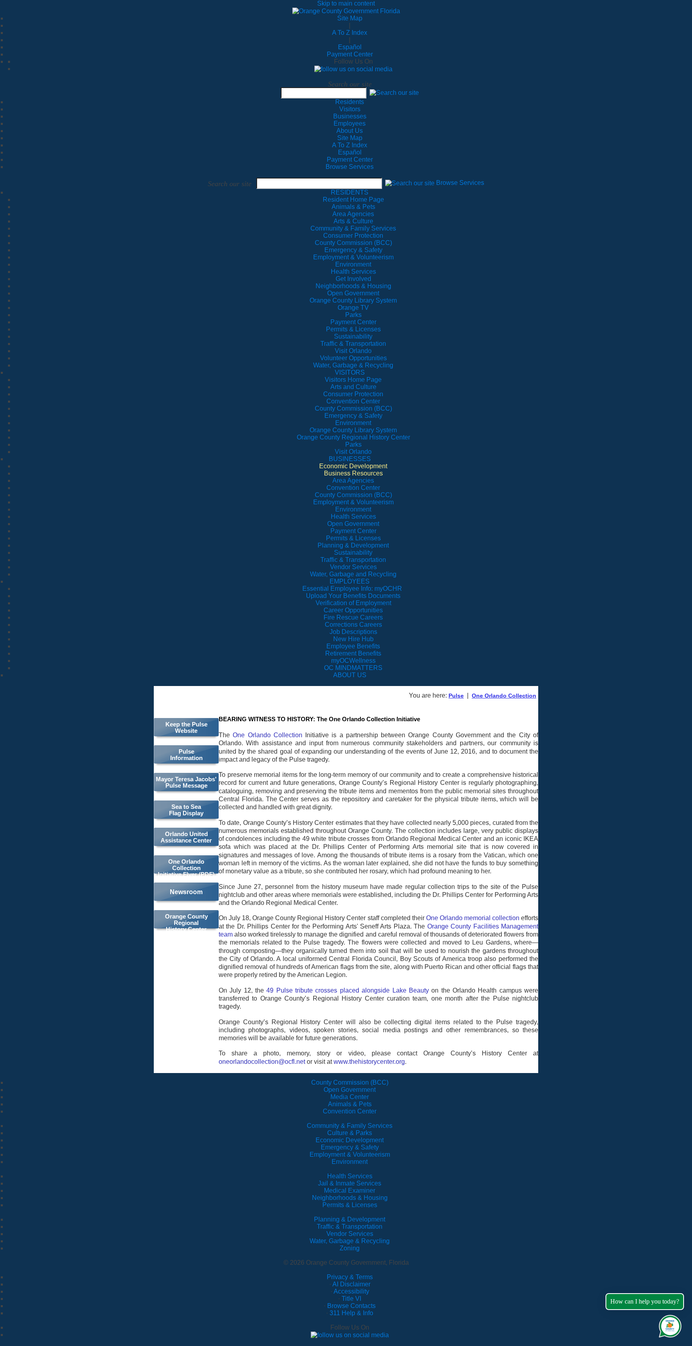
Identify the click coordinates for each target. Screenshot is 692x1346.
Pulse (456, 695)
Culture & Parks (349, 1132)
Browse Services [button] (460, 183)
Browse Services (350, 166)
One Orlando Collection (504, 695)
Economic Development (350, 1140)
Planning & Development (349, 1219)
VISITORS (350, 372)
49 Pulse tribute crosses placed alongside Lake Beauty (347, 990)
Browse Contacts (351, 1305)
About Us (349, 130)
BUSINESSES (350, 458)
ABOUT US (349, 675)
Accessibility (351, 1291)
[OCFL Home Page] (346, 10)
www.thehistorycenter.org (369, 1061)
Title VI (351, 1298)
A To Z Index (349, 32)
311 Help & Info (351, 1313)
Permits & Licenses (349, 1205)
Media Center (349, 1096)
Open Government (350, 1089)
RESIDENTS (349, 192)
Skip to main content (346, 3)
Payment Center (350, 54)
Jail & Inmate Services (349, 1183)
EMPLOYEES (350, 581)
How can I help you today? (644, 1301)
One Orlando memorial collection (472, 918)
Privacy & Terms (350, 1277)
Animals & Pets (350, 1104)
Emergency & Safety (350, 1147)
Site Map (349, 18)
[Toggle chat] (668, 1324)
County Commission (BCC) (349, 1082)
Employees (350, 123)
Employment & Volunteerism (350, 1154)
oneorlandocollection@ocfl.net (262, 1061)
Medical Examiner (349, 1190)
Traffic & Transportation (349, 1226)
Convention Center (349, 1111)
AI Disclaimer (351, 1284)
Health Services (349, 1176)
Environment (350, 1161)
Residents (349, 101)
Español (350, 47)
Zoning (350, 1248)
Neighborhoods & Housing (350, 1197)
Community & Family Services (353, 228)
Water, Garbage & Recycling (350, 1241)
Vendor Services (349, 1233)
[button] (394, 92)
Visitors (349, 109)
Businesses (349, 116)
